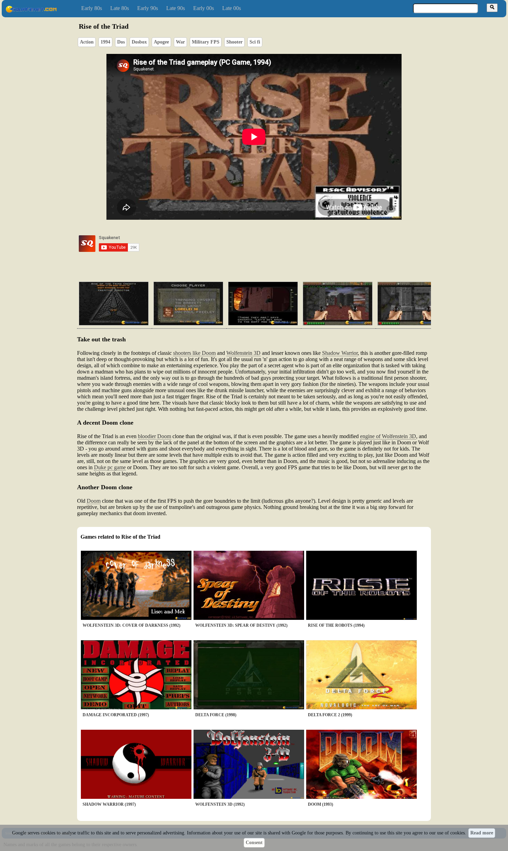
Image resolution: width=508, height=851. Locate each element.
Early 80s (91, 8)
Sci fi (255, 42)
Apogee (161, 42)
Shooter (234, 42)
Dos (121, 42)
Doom (94, 501)
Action (87, 42)
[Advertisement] (273, 243)
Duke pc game (110, 467)
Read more (481, 832)
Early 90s (147, 8)
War (180, 42)
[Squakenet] (31, 11)
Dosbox (139, 42)
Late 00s (231, 8)
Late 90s (175, 8)
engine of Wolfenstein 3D (388, 436)
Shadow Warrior (340, 353)
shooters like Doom (194, 353)
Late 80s (119, 8)
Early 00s (203, 8)
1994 (105, 42)
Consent (254, 842)
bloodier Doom (154, 436)
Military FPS (205, 42)
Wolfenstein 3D (243, 353)
